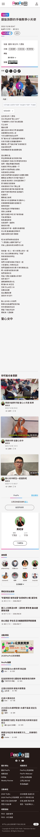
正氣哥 (7, 691)
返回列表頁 (19, 507)
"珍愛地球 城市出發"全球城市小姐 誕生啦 (19, 598)
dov (6, 671)
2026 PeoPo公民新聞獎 (10, 797)
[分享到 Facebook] (6, 71)
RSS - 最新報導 (7, 814)
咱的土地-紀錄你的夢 (9, 801)
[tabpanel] (19, 501)
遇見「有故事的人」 (27, 804)
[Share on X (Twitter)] (10, 71)
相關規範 (4, 773)
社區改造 (21, 49)
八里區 (21, 44)
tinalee (25, 568)
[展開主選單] (3, 4)
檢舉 (17, 33)
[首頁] (20, 4)
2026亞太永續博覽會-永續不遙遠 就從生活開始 (19, 709)
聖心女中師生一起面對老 (16, 478)
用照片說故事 (6, 804)
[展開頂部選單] (37, 4)
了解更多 (20, 543)
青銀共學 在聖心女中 (14, 440)
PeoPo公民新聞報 (27, 770)
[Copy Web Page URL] (19, 71)
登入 (26, 501)
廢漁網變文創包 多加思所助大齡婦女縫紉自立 (19, 721)
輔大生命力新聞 (10, 725)
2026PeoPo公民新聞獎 (10, 655)
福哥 (6, 713)
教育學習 (30, 49)
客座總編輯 (24, 784)
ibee (6, 701)
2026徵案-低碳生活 (27, 794)
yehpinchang (5, 568)
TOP (36, 824)
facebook (16, 761)
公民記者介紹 (25, 780)
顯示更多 (11, 58)
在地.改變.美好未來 (27, 801)
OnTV (5, 14)
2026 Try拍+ (5, 794)
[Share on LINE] (15, 71)
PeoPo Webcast (26, 773)
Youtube (23, 761)
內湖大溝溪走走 (8, 698)
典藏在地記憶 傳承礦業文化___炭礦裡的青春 (19, 733)
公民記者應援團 (26, 777)
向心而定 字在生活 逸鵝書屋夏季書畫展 (18, 621)
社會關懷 (12, 49)
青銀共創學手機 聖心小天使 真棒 (19, 402)
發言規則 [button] (34, 495)
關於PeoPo (5, 770)
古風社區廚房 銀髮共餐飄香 (13, 688)
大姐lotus (15, 568)
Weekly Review (7, 780)
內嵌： (5, 99)
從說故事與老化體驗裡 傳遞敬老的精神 (18, 678)
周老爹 (7, 405)
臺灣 (10, 44)
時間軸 (3, 777)
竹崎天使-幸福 (9, 681)
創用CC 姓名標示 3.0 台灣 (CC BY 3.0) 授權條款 (13, 62)
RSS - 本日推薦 (7, 817)
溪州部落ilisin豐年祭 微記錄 (13, 668)
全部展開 (19, 584)
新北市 (15, 44)
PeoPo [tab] (16, 495)
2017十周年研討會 (27, 797)
